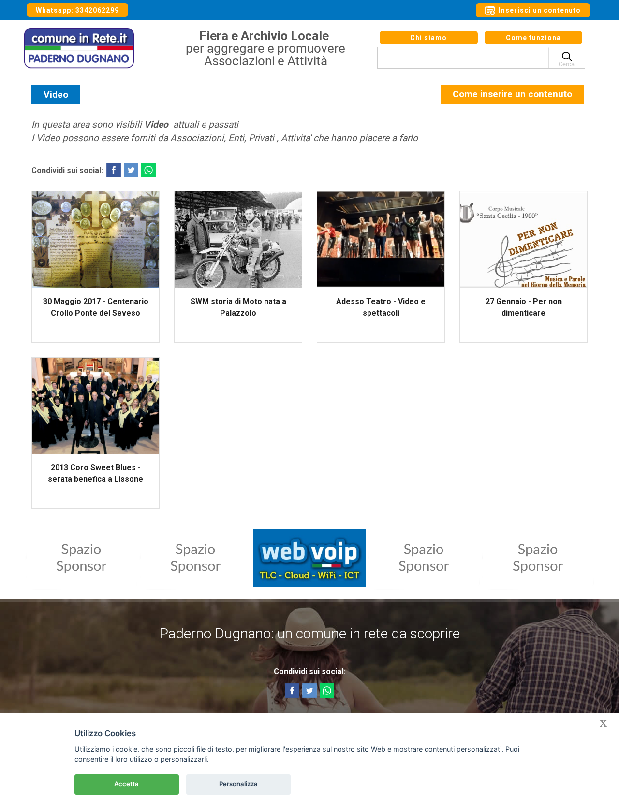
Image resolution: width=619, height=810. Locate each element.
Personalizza (238, 784)
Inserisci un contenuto (539, 10)
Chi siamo (428, 38)
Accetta (126, 784)
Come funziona (533, 38)
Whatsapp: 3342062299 (77, 10)
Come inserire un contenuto (512, 94)
